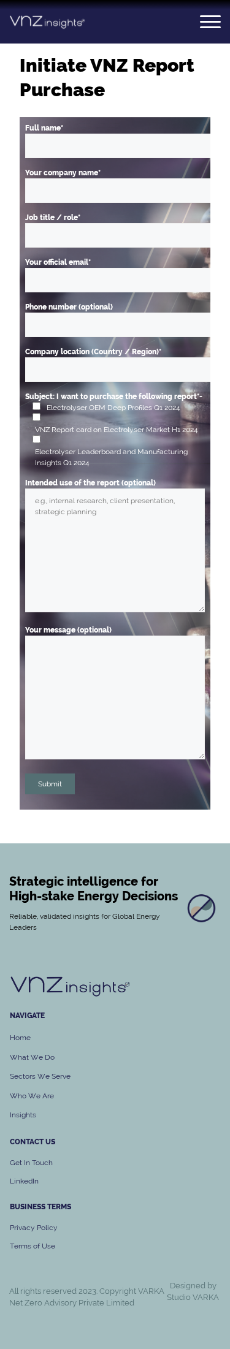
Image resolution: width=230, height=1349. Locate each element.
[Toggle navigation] (210, 21)
